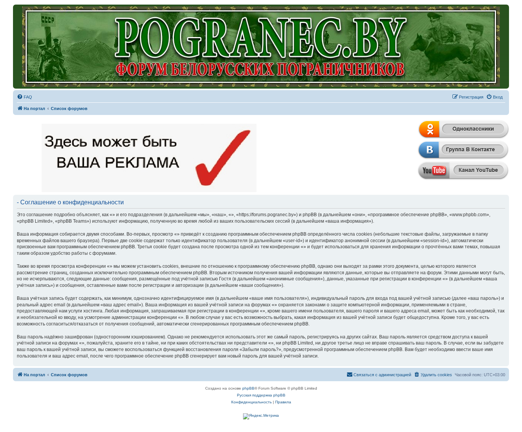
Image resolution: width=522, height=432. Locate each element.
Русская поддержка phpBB (261, 395)
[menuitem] (24, 97)
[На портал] (261, 46)
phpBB (248, 388)
